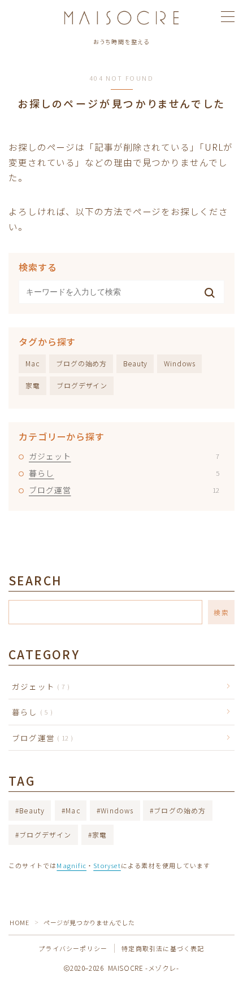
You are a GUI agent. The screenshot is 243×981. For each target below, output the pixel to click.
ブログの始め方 (81, 363)
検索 (221, 611)
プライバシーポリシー (72, 948)
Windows (180, 363)
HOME (19, 922)
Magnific (71, 865)
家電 (32, 385)
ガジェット (124, 456)
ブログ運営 (124, 490)
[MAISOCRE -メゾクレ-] (121, 18)
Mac (32, 363)
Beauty (135, 363)
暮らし (124, 473)
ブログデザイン (82, 385)
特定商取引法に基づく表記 (163, 948)
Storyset (107, 865)
